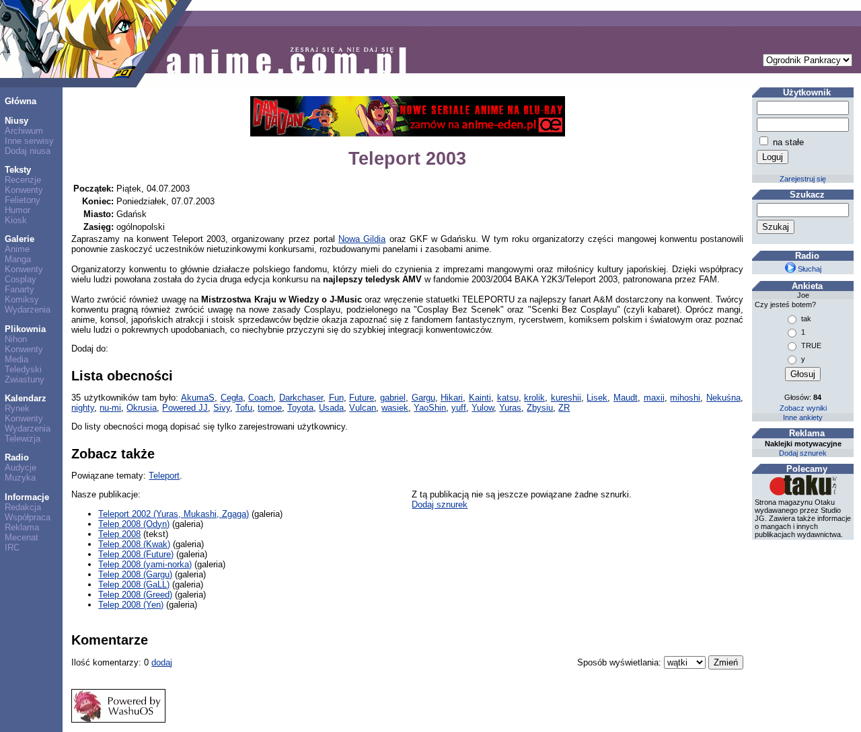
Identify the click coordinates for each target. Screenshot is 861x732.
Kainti (480, 398)
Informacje (27, 497)
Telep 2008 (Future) (136, 554)
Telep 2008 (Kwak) (134, 544)
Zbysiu (540, 408)
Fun (336, 398)
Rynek (17, 408)
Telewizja (22, 439)
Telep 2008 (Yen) (130, 605)
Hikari (452, 398)
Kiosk (16, 220)
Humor (17, 210)
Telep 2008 (119, 534)
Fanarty (19, 289)
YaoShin (430, 408)
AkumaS (198, 398)
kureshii (566, 398)
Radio (17, 457)
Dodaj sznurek (439, 504)
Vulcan (362, 408)
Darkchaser (301, 398)
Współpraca (27, 517)
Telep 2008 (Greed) (135, 594)
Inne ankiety (803, 417)
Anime (17, 249)
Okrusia (141, 408)
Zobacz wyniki (803, 408)
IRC (12, 547)
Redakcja (23, 507)
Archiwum (24, 131)
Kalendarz (25, 398)
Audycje (20, 467)
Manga (18, 259)
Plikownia (25, 329)
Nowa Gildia (361, 239)
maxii (654, 398)
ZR (564, 408)
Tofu (243, 408)
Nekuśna (723, 398)
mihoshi (685, 398)
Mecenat (21, 537)
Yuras (510, 408)
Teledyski (23, 369)
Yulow (483, 408)
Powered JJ (185, 408)
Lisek (597, 398)
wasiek (394, 408)
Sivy (221, 408)
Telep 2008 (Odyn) (134, 524)
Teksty (18, 170)
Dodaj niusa (27, 151)
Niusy (16, 121)
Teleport (164, 476)
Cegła (232, 398)
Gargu (423, 398)
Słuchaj (808, 269)
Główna (20, 101)
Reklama (22, 527)
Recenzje (23, 180)
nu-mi (110, 408)
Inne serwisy (29, 141)
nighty (82, 408)
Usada (331, 408)
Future (361, 398)
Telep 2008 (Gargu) (135, 574)
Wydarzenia (27, 309)
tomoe (270, 408)
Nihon (16, 339)
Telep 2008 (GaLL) (134, 584)
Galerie (19, 239)
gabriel (393, 398)
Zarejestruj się (803, 179)
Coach (260, 398)
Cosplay (20, 279)
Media (16, 359)
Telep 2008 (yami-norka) (145, 564)
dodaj (161, 662)
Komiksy (22, 299)
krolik (534, 398)
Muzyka (20, 478)
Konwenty (24, 190)
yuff (458, 408)
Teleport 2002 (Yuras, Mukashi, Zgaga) (173, 514)
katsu (508, 398)
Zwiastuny (24, 379)
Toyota (300, 408)
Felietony (22, 200)
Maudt (625, 398)
